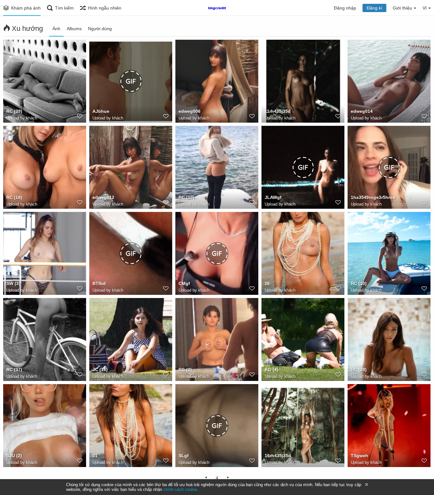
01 (95, 455)
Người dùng (100, 28)
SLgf (184, 455)
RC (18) (14, 197)
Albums (74, 28)
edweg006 (189, 111)
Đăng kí (374, 7)
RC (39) (14, 111)
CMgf (184, 283)
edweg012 (103, 197)
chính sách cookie (180, 489)
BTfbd (99, 283)
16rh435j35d (278, 455)
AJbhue (100, 111)
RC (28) (359, 369)
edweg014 (362, 111)
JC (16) (100, 369)
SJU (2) (14, 455)
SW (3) (13, 283)
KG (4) (271, 369)
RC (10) (186, 197)
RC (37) (14, 369)
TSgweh (359, 455)
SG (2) (185, 369)
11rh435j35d (278, 111)
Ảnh (56, 28)
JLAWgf (273, 197)
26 (267, 283)
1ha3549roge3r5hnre (373, 197)
